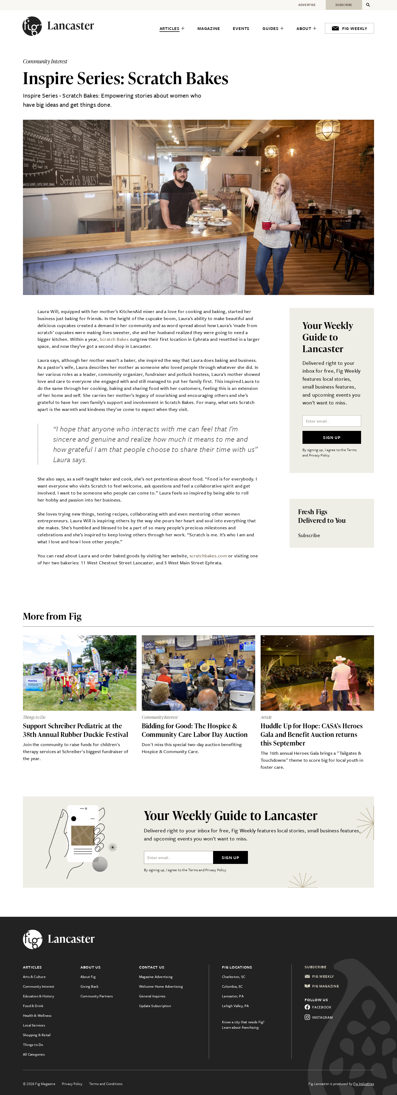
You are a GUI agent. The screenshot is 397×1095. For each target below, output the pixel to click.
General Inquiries (152, 996)
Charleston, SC (233, 976)
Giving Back (89, 986)
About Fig (88, 976)
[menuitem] (172, 28)
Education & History (38, 996)
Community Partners (96, 996)
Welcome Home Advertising (161, 986)
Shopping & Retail (37, 1035)
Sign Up (332, 437)
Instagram (322, 1017)
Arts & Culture (34, 976)
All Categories (34, 1054)
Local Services (34, 1025)
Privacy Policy (72, 1083)
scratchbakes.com (208, 555)
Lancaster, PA (233, 996)
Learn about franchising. (241, 1027)
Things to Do (33, 1044)
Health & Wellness (37, 1015)
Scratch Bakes (114, 339)
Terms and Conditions (106, 1083)
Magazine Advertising (156, 976)
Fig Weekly (323, 976)
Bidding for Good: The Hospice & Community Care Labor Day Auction (195, 730)
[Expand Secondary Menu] (368, 5)
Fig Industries (363, 1083)
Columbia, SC (232, 986)
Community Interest (39, 986)
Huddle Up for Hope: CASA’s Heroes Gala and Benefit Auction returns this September (312, 734)
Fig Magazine (325, 986)
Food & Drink (33, 1005)
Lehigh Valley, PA (235, 1005)
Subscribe (309, 535)
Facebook (322, 1007)
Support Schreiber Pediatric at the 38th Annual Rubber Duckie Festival (75, 730)
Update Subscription (155, 1005)
